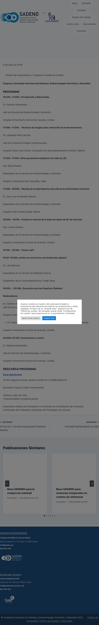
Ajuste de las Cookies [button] (30, 318)
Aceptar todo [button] (49, 318)
